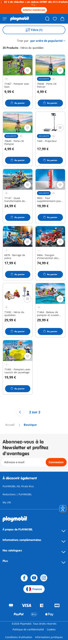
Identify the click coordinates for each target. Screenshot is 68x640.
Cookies (51, 629)
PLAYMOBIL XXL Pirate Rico (18, 486)
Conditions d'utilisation (18, 637)
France (37, 589)
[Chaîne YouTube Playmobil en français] (34, 577)
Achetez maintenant (34, 10)
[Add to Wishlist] (27, 70)
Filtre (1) (36, 30)
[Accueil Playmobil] (19, 19)
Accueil (10, 425)
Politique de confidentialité (28, 629)
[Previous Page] (20, 412)
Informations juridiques (49, 637)
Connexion (56, 462)
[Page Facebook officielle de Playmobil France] (24, 577)
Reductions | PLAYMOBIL (17, 494)
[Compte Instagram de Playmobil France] (43, 577)
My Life (7, 502)
